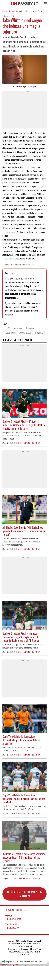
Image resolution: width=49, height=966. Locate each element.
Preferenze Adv (12, 927)
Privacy (8, 915)
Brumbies (29, 328)
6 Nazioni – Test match (23, 11)
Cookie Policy (11, 924)
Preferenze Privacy (13, 918)
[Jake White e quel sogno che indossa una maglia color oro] (24, 70)
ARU (8, 328)
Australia (18, 328)
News (11, 11)
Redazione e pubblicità (15, 909)
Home (4, 11)
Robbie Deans (25, 332)
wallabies (39, 332)
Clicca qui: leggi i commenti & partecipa (24, 894)
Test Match (38, 11)
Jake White (10, 332)
